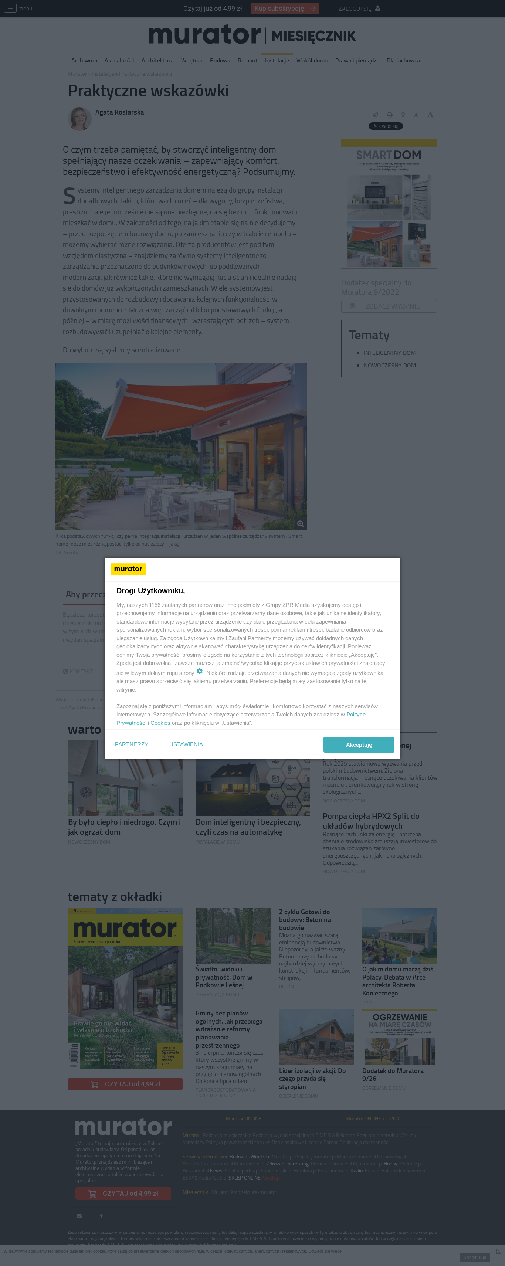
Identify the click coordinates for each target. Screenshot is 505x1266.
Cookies (160, 723)
